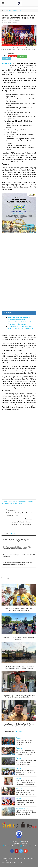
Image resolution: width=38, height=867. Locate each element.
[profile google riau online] (26, 851)
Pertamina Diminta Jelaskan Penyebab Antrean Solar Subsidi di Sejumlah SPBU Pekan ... (18, 667)
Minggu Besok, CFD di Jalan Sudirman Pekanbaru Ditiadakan (18, 638)
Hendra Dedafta (12, 22)
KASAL (6, 501)
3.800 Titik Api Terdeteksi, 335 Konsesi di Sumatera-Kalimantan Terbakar (26, 762)
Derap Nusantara (23, 808)
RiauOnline (26, 858)
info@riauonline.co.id (29, 846)
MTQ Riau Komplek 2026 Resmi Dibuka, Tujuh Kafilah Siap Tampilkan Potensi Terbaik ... (17, 547)
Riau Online (21, 503)
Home (5, 10)
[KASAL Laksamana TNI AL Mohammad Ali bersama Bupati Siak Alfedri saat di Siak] (19, 35)
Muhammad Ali (13, 501)
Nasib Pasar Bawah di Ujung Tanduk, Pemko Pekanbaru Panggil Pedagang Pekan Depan (19, 725)
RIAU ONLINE (7, 63)
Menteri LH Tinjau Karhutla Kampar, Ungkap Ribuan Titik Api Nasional (25, 772)
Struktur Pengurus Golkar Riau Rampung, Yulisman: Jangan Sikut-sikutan (19, 609)
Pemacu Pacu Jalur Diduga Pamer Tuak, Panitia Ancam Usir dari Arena (25, 802)
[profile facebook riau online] (12, 851)
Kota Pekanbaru (17, 10)
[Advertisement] (19, 290)
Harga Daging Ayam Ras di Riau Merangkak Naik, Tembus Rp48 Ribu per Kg (25, 792)
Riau (10, 10)
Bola (19, 738)
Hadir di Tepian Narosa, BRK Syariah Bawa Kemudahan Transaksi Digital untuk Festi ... (16, 540)
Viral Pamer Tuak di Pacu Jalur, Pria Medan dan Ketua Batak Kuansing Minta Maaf (25, 782)
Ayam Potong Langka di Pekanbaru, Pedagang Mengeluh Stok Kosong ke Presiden (17, 563)
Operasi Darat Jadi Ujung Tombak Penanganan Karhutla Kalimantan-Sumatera (26, 812)
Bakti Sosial (5, 503)
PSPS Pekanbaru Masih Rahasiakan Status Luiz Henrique (24, 742)
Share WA (22, 56)
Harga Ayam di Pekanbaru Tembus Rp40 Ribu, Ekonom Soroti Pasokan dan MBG (25, 752)
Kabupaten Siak (13, 503)
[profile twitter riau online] (21, 851)
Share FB (7, 58)
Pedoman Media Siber (12, 846)
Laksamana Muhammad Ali (25, 501)
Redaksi (14, 841)
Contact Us (24, 841)
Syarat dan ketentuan (20, 844)
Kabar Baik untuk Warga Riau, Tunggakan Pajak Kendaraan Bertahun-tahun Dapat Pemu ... (19, 696)
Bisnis (20, 748)
